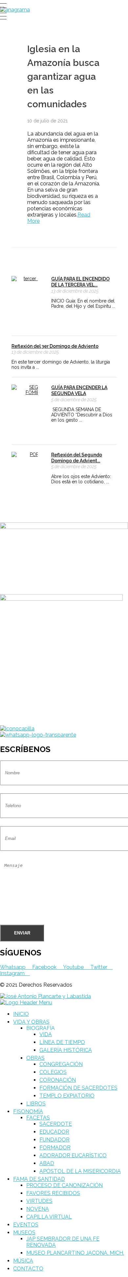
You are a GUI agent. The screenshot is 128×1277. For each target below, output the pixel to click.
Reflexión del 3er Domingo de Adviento (54, 346)
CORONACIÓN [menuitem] (57, 1080)
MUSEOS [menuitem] (24, 1232)
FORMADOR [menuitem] (55, 1147)
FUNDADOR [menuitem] (54, 1140)
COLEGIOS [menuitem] (53, 1072)
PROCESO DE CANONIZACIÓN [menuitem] (64, 1185)
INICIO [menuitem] (21, 1014)
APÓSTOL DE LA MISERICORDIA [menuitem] (80, 1171)
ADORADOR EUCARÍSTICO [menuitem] (73, 1155)
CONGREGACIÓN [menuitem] (61, 1064)
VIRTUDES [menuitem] (39, 1201)
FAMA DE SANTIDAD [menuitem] (39, 1179)
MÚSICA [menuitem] (23, 1261)
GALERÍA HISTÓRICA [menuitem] (65, 1050)
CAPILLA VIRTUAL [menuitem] (49, 1217)
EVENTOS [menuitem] (25, 1225)
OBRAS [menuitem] (35, 1058)
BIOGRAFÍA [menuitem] (40, 1028)
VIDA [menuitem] (45, 1034)
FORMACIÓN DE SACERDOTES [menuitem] (78, 1088)
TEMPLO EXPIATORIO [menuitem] (67, 1096)
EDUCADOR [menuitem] (54, 1132)
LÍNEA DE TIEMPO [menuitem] (62, 1042)
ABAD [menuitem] (46, 1163)
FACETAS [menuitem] (38, 1118)
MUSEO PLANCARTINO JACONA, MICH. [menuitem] (75, 1253)
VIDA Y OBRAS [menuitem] (31, 1022)
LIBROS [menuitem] (36, 1103)
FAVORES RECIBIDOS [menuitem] (53, 1193)
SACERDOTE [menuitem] (55, 1124)
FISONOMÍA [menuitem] (28, 1111)
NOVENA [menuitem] (37, 1209)
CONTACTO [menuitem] (28, 1269)
